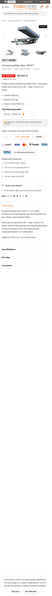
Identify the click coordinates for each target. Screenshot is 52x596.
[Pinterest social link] (17, 196)
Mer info (16, 592)
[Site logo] (25, 7)
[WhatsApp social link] (23, 196)
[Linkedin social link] (20, 196)
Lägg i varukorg (22, 137)
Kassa (39, 137)
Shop (4, 20)
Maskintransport (29, 20)
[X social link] (11, 196)
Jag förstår (30, 592)
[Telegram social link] (26, 196)
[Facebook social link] (8, 196)
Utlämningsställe (13, 109)
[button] (4, 36)
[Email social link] (14, 196)
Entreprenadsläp (14, 20)
